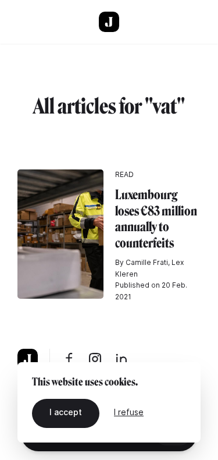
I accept (65, 412)
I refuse (129, 412)
